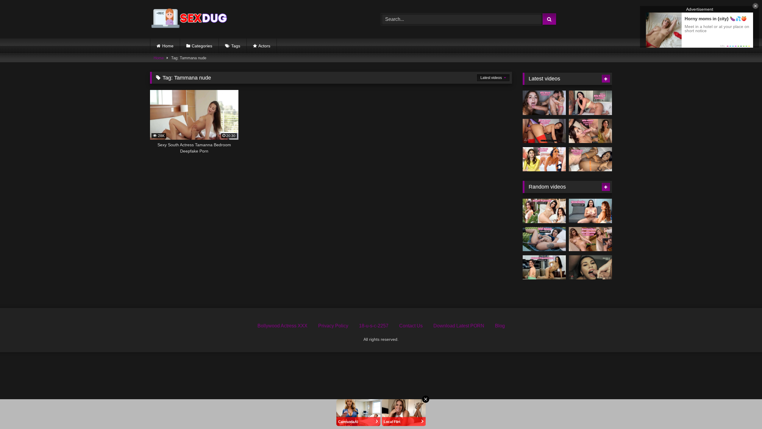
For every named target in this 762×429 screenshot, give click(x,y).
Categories (202, 45)
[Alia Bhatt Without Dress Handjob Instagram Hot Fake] (544, 159)
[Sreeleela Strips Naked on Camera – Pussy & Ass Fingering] (590, 211)
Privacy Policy (333, 325)
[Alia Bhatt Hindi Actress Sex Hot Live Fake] (544, 103)
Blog (500, 325)
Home (168, 45)
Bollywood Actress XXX (282, 325)
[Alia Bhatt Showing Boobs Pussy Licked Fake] (590, 159)
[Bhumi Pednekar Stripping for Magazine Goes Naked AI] (544, 211)
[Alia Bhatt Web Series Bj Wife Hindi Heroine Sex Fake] (544, 131)
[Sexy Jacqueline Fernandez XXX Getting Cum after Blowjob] (590, 267)
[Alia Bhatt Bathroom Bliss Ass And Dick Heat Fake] (590, 131)
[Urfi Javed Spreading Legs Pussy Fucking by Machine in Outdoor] (544, 239)
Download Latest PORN (458, 325)
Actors (264, 45)
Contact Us (411, 325)
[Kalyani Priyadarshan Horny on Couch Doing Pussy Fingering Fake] (544, 267)
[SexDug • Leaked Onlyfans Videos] (190, 19)
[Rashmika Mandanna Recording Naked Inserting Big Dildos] (590, 239)
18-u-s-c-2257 (373, 325)
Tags (235, 45)
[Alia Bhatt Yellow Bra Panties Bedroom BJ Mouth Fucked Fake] (590, 103)
